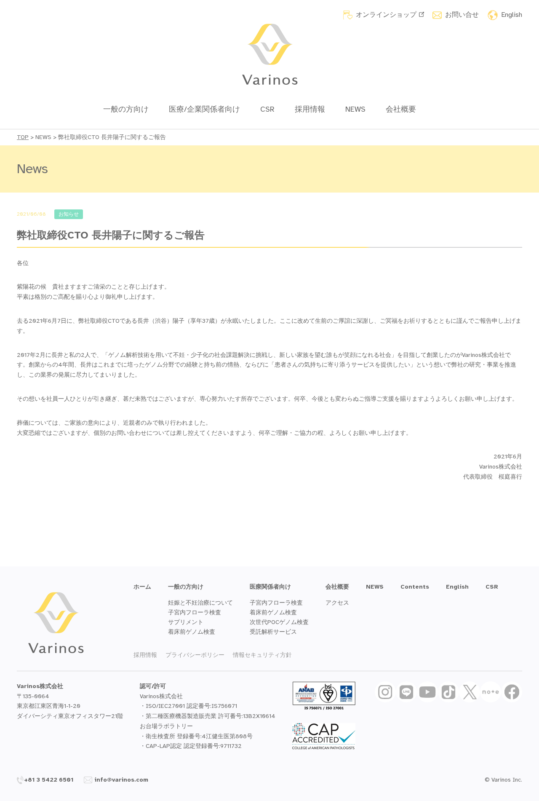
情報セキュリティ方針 (262, 655)
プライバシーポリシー (194, 655)
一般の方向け (126, 109)
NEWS (355, 109)
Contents (414, 586)
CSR (267, 109)
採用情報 (310, 109)
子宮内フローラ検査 (194, 612)
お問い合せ (462, 15)
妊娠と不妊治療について (200, 602)
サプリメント (185, 622)
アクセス (337, 602)
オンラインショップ (386, 15)
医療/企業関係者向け (204, 109)
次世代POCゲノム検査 (279, 622)
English (511, 15)
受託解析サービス (273, 631)
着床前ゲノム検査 (191, 631)
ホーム (142, 586)
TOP (23, 137)
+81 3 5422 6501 (49, 779)
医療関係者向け (270, 586)
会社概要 (401, 109)
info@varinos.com (121, 779)
